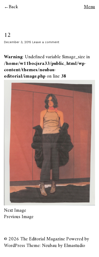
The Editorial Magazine (42, 239)
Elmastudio (74, 246)
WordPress (14, 246)
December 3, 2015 (17, 42)
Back (13, 7)
